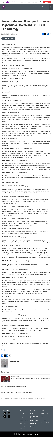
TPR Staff (43, 410)
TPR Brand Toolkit (24, 420)
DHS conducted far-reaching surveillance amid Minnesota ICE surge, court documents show (23, 398)
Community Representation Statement (23, 427)
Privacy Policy (23, 423)
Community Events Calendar (45, 423)
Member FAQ (33, 423)
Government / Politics (15, 376)
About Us (22, 410)
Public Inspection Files (34, 417)
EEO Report (32, 413)
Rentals (32, 426)
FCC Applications (34, 420)
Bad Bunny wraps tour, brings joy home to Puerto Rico (14, 386)
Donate (47, 2)
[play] (4, 7)
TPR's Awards (44, 420)
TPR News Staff (44, 413)
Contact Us (22, 413)
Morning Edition (9, 349)
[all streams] (51, 7)
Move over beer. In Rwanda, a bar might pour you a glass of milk (16, 392)
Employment (22, 417)
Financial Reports (34, 410)
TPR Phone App (44, 417)
